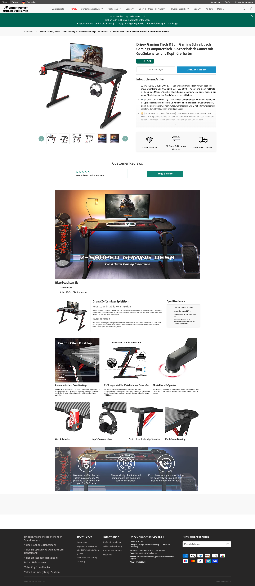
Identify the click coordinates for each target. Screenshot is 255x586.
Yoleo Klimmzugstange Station (42, 572)
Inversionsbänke (179, 9)
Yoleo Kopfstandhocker (37, 567)
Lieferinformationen (112, 542)
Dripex (15, 2)
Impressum (82, 542)
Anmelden (215, 2)
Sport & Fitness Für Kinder (151, 9)
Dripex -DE (42, 581)
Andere (209, 9)
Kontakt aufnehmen (112, 550)
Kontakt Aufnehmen (243, 2)
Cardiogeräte (58, 9)
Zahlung (81, 562)
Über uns (107, 554)
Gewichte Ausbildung (90, 9)
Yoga (196, 9)
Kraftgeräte (113, 9)
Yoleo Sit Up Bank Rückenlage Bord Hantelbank (44, 551)
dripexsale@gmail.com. (146, 553)
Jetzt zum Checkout (196, 70)
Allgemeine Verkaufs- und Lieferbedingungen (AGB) (88, 550)
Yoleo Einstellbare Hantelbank (41, 557)
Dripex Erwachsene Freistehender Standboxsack (43, 538)
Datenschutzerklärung (87, 557)
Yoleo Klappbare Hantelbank (40, 544)
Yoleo (4, 2)
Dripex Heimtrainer (35, 562)
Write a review (165, 173)
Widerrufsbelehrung (112, 546)
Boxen (129, 9)
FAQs (227, 2)
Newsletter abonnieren (196, 536)
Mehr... (220, 9)
